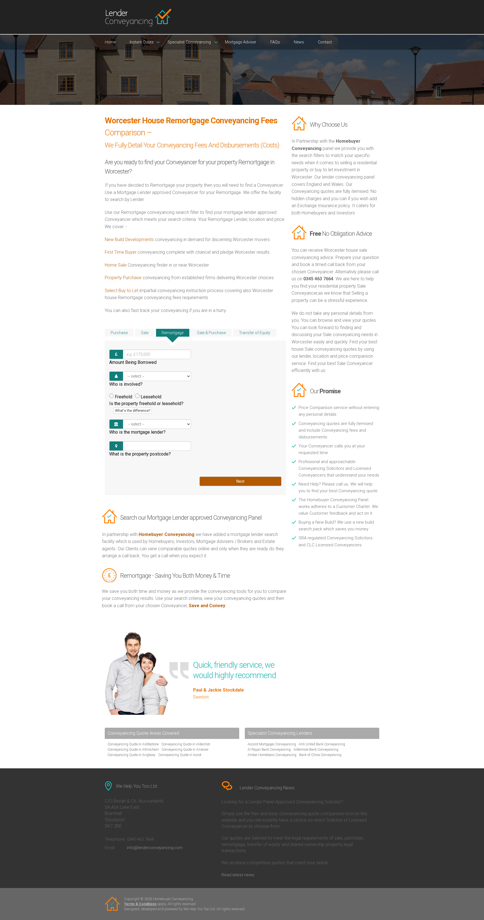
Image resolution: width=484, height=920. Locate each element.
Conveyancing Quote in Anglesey (131, 755)
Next (240, 481)
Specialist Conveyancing (189, 42)
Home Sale (116, 265)
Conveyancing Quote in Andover (185, 750)
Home (110, 42)
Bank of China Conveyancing (320, 755)
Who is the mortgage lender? (137, 432)
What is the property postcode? (140, 454)
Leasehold (151, 396)
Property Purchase (124, 277)
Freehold (123, 396)
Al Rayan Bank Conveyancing (269, 750)
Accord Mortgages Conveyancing (272, 744)
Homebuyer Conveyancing (166, 534)
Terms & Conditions (140, 904)
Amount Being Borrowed (133, 362)
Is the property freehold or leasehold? (146, 407)
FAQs (275, 42)
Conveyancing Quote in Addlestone (133, 744)
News (299, 42)
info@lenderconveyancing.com (155, 847)
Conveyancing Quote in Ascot (179, 755)
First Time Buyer (120, 252)
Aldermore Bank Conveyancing (316, 750)
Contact (325, 42)
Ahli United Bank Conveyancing (322, 744)
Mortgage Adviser (240, 42)
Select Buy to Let (121, 290)
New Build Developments (129, 239)
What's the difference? (132, 411)
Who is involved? (126, 384)
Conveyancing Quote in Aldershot (185, 744)
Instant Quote (141, 42)
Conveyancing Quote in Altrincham (133, 750)
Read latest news (238, 874)
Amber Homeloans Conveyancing (272, 755)
